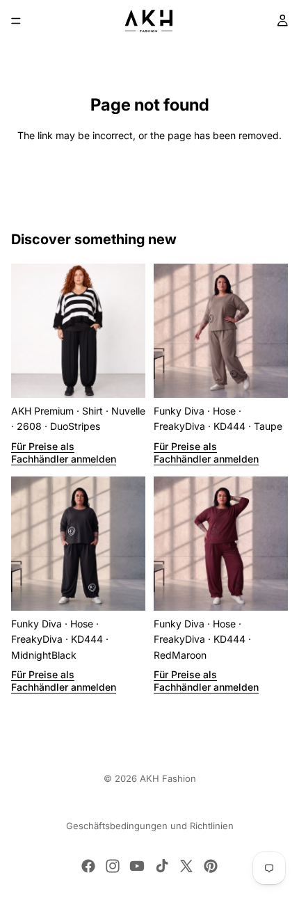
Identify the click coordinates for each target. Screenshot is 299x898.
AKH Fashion (168, 778)
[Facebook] (88, 866)
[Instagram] (112, 866)
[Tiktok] (162, 866)
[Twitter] (186, 866)
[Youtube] (137, 866)
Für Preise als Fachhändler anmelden (63, 452)
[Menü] (16, 21)
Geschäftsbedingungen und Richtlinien (150, 825)
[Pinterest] (210, 866)
